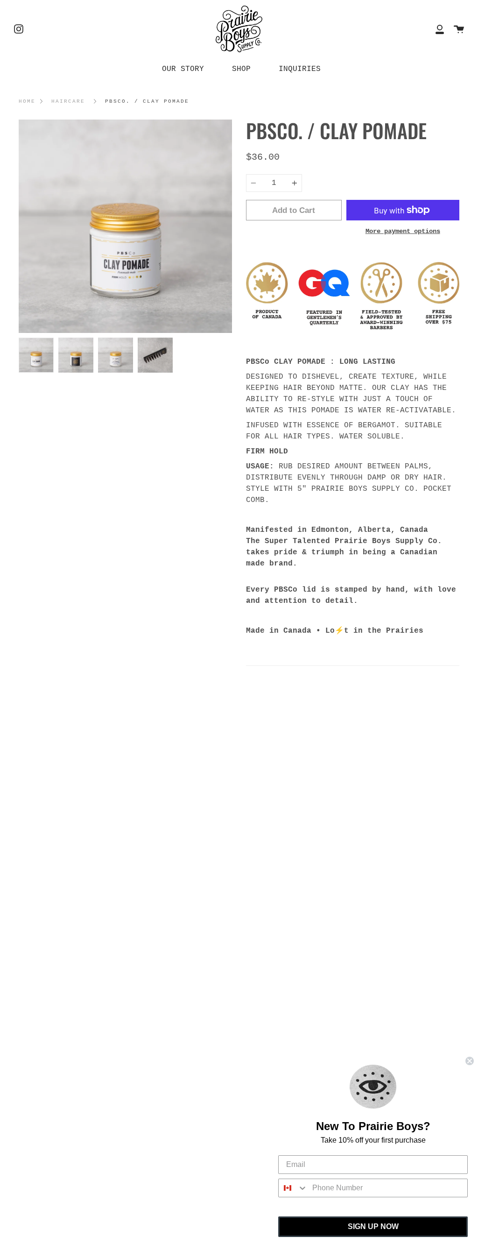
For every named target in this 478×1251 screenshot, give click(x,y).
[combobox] (293, 1188)
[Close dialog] (469, 1061)
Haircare (68, 101)
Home (27, 101)
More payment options (403, 231)
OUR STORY (183, 69)
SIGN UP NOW (373, 1226)
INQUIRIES (300, 69)
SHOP (241, 69)
